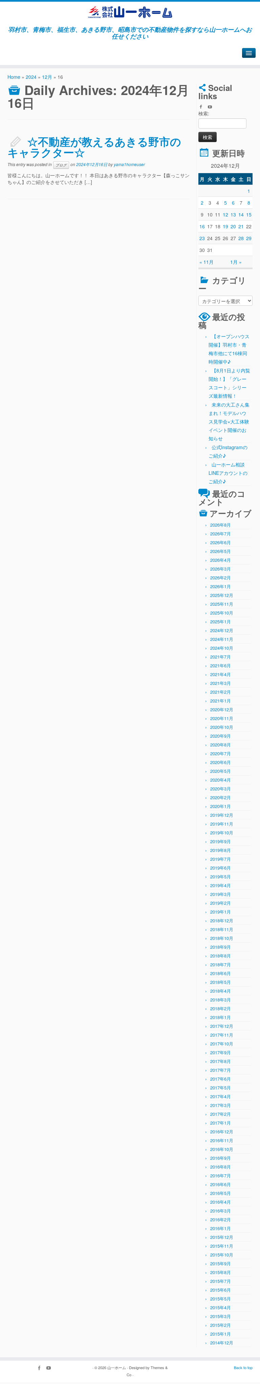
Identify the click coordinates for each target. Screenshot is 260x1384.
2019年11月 (221, 824)
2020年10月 (221, 727)
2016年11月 (221, 1140)
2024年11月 (221, 639)
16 (202, 226)
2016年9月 (220, 1158)
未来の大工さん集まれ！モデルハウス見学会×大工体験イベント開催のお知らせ (229, 421)
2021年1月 (220, 700)
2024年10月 (221, 648)
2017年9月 (220, 1052)
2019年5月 (220, 876)
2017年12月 (221, 1026)
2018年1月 (220, 1017)
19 (225, 226)
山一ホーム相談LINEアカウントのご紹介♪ (228, 473)
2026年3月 (220, 569)
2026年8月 (220, 525)
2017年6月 (220, 1079)
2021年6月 (220, 665)
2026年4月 (220, 560)
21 (241, 226)
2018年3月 (220, 999)
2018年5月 (220, 982)
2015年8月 (220, 1272)
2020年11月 (221, 718)
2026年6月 (220, 542)
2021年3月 (220, 683)
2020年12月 (221, 709)
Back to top (243, 1367)
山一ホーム (116, 1367)
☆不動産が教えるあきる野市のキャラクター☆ (94, 147)
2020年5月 (220, 771)
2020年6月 (220, 762)
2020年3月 (220, 788)
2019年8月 (220, 850)
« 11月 (206, 261)
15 (249, 214)
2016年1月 (220, 1228)
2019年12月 (221, 815)
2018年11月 (221, 929)
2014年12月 (221, 1342)
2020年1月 (220, 806)
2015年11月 (221, 1246)
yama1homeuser (129, 164)
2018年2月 (220, 1008)
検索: (203, 113)
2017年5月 (220, 1087)
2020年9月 (220, 736)
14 (241, 214)
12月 (47, 76)
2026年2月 (220, 577)
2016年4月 (220, 1202)
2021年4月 (220, 674)
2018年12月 (221, 920)
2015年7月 (220, 1281)
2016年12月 (221, 1131)
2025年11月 (221, 604)
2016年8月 (220, 1166)
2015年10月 (221, 1254)
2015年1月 (220, 1334)
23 (202, 238)
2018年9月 (220, 947)
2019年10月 (221, 832)
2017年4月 (220, 1096)
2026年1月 (220, 586)
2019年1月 (220, 911)
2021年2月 (220, 692)
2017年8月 (220, 1061)
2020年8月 (220, 744)
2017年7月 (220, 1070)
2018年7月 (220, 964)
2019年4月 (220, 885)
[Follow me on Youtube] (212, 107)
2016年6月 (220, 1184)
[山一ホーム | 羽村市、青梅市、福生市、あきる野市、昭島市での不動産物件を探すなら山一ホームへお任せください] (130, 12)
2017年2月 (220, 1114)
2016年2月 (220, 1219)
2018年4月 (220, 991)
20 (233, 226)
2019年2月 (220, 903)
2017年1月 (220, 1123)
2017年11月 (221, 1035)
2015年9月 (220, 1263)
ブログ (61, 164)
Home (13, 76)
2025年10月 (221, 612)
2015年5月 (220, 1298)
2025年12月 (221, 595)
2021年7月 (220, 656)
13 (233, 214)
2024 (31, 76)
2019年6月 (220, 867)
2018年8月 (220, 955)
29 (249, 238)
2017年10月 (221, 1043)
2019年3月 (220, 894)
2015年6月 (220, 1290)
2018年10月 (221, 938)
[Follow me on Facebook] (203, 107)
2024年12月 (221, 630)
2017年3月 (220, 1105)
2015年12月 (221, 1237)
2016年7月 (220, 1175)
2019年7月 (220, 859)
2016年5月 (220, 1193)
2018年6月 (220, 973)
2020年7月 (220, 753)
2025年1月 (220, 621)
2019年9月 (220, 841)
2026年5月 (220, 551)
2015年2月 (220, 1325)
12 (225, 214)
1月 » (236, 261)
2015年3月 (220, 1316)
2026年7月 (220, 533)
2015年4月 (220, 1307)
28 (241, 238)
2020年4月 (220, 780)
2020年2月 (220, 797)
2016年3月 (220, 1210)
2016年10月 (221, 1149)
